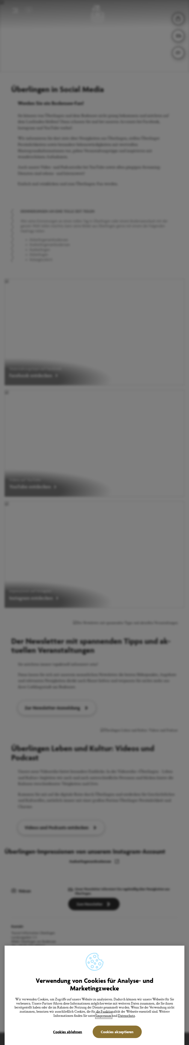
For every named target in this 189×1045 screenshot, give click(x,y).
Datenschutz (126, 1016)
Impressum (103, 1016)
